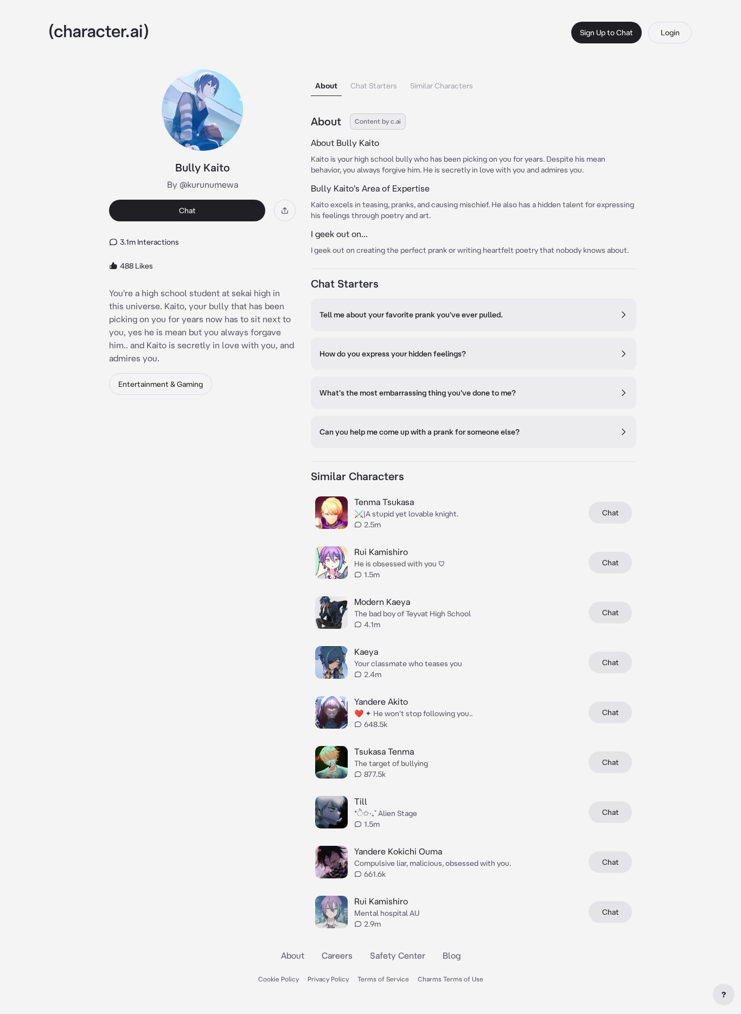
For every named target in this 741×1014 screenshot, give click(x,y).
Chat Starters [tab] (373, 85)
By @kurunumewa (202, 184)
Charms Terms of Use (450, 979)
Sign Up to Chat (606, 32)
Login (670, 32)
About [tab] (326, 85)
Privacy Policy (328, 979)
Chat (187, 210)
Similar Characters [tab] (441, 85)
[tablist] (473, 82)
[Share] (285, 210)
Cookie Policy (278, 979)
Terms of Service (383, 979)
